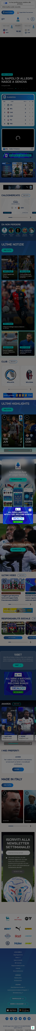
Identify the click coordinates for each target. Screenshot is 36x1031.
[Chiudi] (30, 509)
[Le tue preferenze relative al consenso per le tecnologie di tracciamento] (33, 1028)
